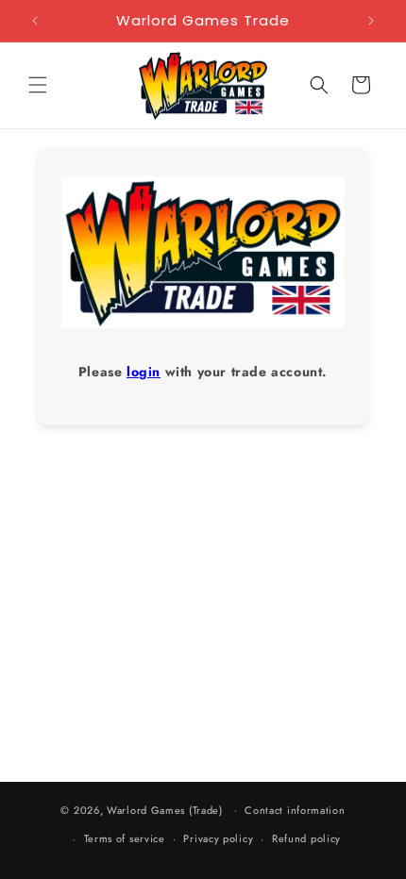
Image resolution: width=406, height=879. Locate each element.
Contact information (295, 810)
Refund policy (306, 838)
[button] (38, 85)
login (144, 371)
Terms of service (124, 838)
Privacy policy (218, 838)
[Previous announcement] (35, 20)
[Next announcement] (371, 20)
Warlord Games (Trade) (165, 809)
